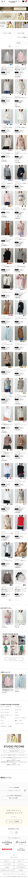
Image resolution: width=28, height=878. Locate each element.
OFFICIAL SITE (13, 751)
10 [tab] (17, 29)
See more (12, 659)
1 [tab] (8, 29)
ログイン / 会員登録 (14, 821)
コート (2, 720)
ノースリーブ (18, 706)
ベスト (16, 712)
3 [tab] (10, 29)
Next (26, 618)
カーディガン (18, 709)
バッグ (2, 723)
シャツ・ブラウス (5, 709)
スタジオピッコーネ (8, 11)
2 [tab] (9, 29)
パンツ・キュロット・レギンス (6, 715)
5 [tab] (12, 29)
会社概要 (7, 867)
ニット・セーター (5, 712)
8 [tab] (15, 29)
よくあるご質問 (7, 864)
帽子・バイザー (19, 720)
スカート (17, 715)
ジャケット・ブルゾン (20, 718)
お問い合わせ (21, 864)
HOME (2, 11)
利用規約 (21, 870)
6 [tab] (13, 29)
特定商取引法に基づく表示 (7, 870)
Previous (1, 619)
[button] (18, 46)
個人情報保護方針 (21, 867)
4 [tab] (11, 29)
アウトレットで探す (21, 37)
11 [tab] (18, 29)
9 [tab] (16, 29)
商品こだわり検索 (13, 798)
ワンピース (3, 718)
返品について (21, 861)
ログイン (20, 1)
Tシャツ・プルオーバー (6, 706)
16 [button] (16, 46)
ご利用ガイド (7, 861)
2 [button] (11, 46)
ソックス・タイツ (19, 723)
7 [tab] (14, 29)
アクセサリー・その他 (6, 726)
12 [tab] (19, 29)
